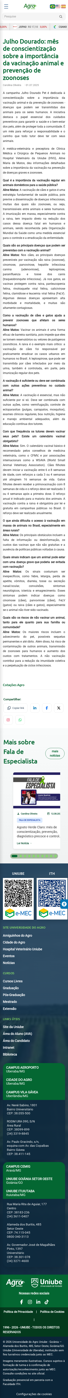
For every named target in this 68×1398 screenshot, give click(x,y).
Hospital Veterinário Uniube (22, 949)
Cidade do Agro (14, 942)
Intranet (8, 1047)
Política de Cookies (52, 1311)
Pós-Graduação (14, 995)
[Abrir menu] (6, 6)
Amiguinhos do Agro (17, 935)
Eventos (9, 956)
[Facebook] (21, 1302)
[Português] (52, 6)
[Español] (63, 6)
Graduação (11, 988)
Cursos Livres (12, 981)
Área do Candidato (16, 1041)
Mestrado (10, 1002)
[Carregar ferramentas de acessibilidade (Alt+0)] (64, 904)
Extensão (9, 1009)
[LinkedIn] (38, 1302)
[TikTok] (47, 1302)
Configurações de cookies (34, 1394)
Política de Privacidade (18, 1311)
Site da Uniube (13, 1027)
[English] (58, 6)
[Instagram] (30, 1302)
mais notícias (55, 753)
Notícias (9, 963)
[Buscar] (61, 16)
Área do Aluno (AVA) (17, 1034)
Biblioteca (10, 1054)
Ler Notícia (23, 843)
